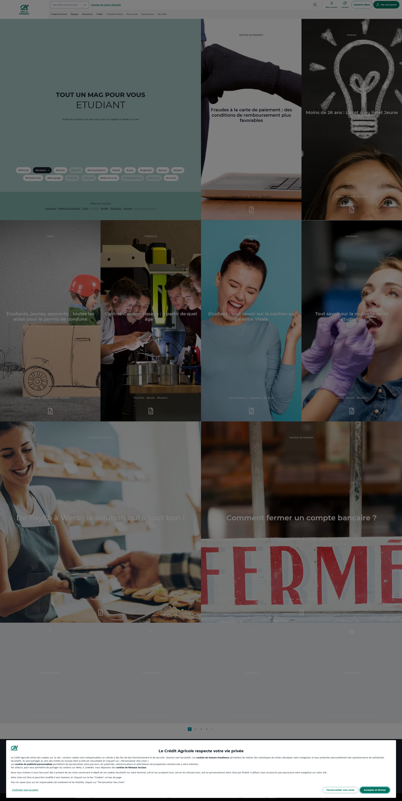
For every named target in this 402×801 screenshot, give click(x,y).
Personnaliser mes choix (340, 790)
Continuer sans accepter (25, 789)
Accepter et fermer (375, 790)
